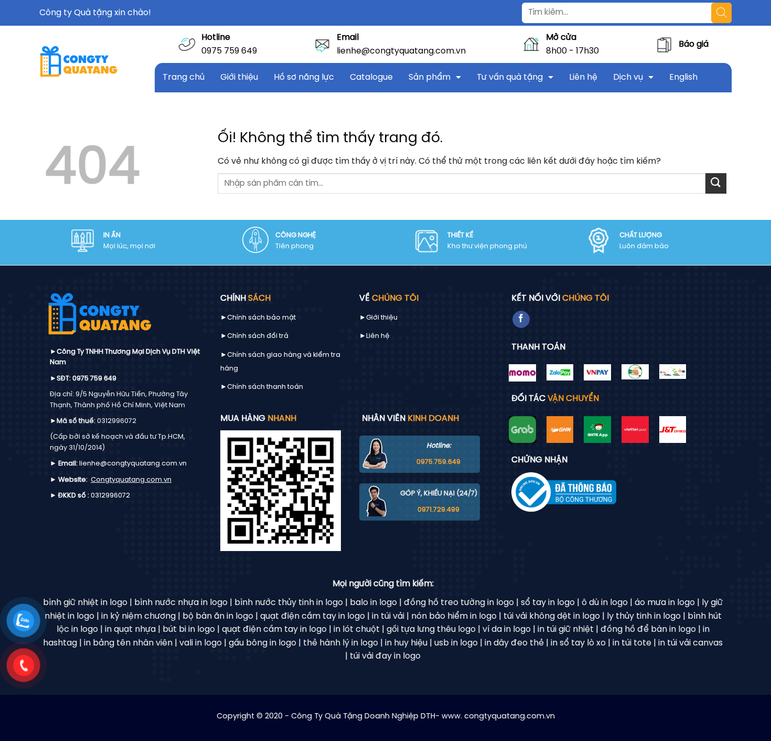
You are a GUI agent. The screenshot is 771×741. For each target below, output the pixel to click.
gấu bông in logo (262, 643)
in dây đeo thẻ (514, 643)
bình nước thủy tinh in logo (288, 602)
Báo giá (694, 44)
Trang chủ (184, 77)
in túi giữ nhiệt (566, 629)
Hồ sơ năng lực (304, 77)
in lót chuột (357, 629)
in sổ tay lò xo (578, 643)
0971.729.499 (438, 509)
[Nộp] (715, 183)
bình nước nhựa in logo (181, 602)
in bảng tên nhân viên (128, 643)
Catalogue (371, 77)
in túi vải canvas (690, 643)
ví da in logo (507, 629)
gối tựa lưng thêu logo (431, 629)
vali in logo (200, 643)
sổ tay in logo (548, 602)
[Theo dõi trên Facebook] (521, 320)
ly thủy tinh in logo (644, 616)
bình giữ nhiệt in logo (85, 602)
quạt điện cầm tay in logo (312, 616)
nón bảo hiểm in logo (454, 616)
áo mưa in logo (665, 602)
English (683, 77)
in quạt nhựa (130, 629)
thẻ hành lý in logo (340, 643)
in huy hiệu (406, 643)
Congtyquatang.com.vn (131, 480)
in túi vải (388, 616)
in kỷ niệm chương (138, 616)
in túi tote (632, 643)
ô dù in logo (605, 602)
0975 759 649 (229, 51)
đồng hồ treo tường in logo (459, 602)
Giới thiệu (239, 77)
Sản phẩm (430, 77)
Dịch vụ (628, 77)
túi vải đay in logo (385, 656)
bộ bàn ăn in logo (218, 616)
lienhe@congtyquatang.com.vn (401, 51)
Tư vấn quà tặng (510, 77)
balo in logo (373, 602)
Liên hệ (583, 77)
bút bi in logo (189, 629)
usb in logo (456, 643)
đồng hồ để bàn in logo (648, 629)
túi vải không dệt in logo (552, 616)
